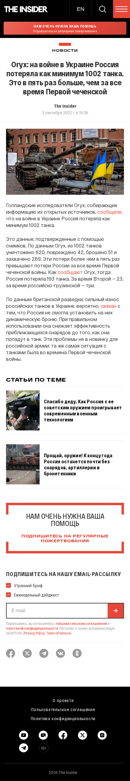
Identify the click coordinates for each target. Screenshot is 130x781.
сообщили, (109, 212)
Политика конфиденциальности (63, 718)
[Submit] (115, 610)
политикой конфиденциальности (32, 628)
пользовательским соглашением (81, 623)
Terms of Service (58, 633)
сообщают (70, 272)
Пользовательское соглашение (63, 709)
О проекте (63, 700)
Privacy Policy (34, 633)
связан (108, 306)
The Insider (65, 106)
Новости (65, 50)
